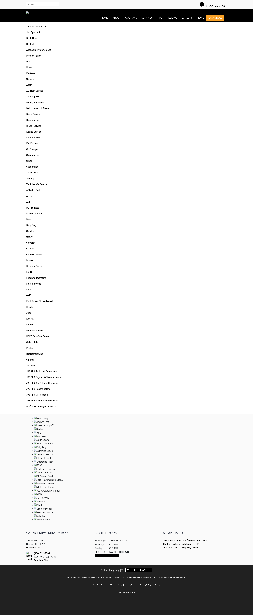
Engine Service (33, 131)
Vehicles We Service (36, 184)
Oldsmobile (32, 342)
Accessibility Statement (38, 50)
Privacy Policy (33, 55)
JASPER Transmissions (38, 389)
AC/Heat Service (34, 90)
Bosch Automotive (35, 213)
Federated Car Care (36, 278)
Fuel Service (32, 143)
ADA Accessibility (115, 585)
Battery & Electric (35, 102)
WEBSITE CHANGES (139, 569)
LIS (133, 592)
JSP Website (165, 578)
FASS (29, 272)
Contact (30, 44)
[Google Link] (202, 4)
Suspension (32, 166)
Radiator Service (34, 354)
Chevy (29, 237)
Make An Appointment (106, 555)
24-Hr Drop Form (99, 585)
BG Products (32, 207)
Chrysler (30, 242)
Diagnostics (32, 120)
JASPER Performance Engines (42, 400)
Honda (29, 307)
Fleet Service (33, 137)
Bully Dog (31, 225)
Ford (28, 289)
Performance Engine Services (41, 406)
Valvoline (31, 365)
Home (104, 17)
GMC (28, 295)
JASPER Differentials (37, 394)
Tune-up (30, 178)
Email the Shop (41, 560)
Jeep (28, 313)
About (117, 17)
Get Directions (33, 547)
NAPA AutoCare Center (37, 336)
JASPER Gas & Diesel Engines (42, 383)
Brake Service (33, 114)
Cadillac (30, 231)
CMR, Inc (155, 578)
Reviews (172, 17)
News (29, 67)
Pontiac (30, 348)
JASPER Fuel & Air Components (42, 371)
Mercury (30, 324)
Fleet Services (33, 283)
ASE (28, 202)
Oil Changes (32, 149)
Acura (29, 196)
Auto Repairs (32, 96)
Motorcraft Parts (34, 330)
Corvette (30, 248)
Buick (29, 219)
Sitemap (157, 585)
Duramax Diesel (34, 266)
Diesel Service (33, 126)
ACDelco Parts (33, 190)
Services (147, 17)
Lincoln (30, 318)
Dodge (29, 260)
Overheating (32, 155)
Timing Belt (32, 172)
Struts (29, 161)
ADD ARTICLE (124, 592)
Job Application (34, 32)
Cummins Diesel (34, 254)
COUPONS (131, 17)
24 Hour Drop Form (36, 26)
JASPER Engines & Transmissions (43, 377)
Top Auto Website (179, 578)
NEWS (200, 17)
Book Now (215, 17)
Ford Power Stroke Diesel (39, 301)
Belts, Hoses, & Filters (37, 108)
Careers (187, 17)
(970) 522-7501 (216, 5)
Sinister (30, 359)
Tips (159, 17)
